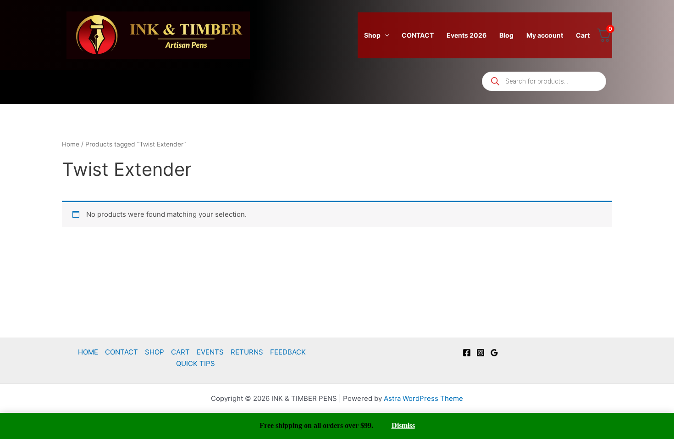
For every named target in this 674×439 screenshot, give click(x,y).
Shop (372, 35)
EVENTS (210, 352)
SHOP (154, 352)
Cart (583, 35)
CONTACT (418, 35)
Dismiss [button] (403, 425)
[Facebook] (467, 353)
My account (544, 35)
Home (70, 144)
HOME (88, 352)
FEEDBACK (288, 352)
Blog (506, 35)
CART (180, 352)
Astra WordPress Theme (423, 398)
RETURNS (247, 352)
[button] (385, 35)
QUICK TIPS (195, 363)
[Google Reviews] (494, 353)
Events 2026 (466, 35)
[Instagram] (480, 353)
